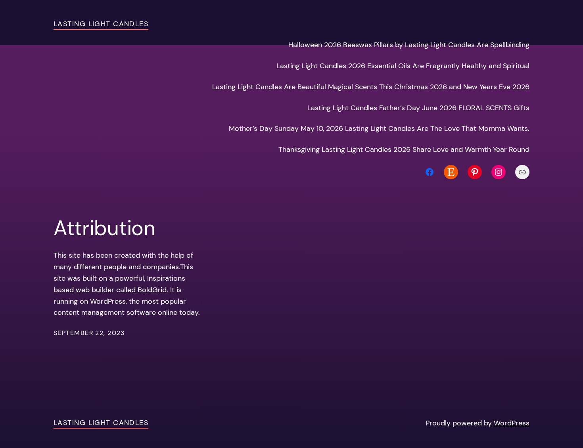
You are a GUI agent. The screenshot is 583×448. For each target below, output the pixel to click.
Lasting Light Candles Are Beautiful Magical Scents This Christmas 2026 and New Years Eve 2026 (370, 87)
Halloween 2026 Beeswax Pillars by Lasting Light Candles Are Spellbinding (408, 45)
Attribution (104, 228)
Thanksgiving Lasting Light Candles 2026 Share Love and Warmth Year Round (403, 149)
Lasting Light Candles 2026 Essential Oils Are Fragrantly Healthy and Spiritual (402, 66)
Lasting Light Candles (101, 24)
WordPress (511, 423)
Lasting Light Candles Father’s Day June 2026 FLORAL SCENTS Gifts (418, 108)
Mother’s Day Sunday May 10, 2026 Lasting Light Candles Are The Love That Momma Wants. (379, 128)
